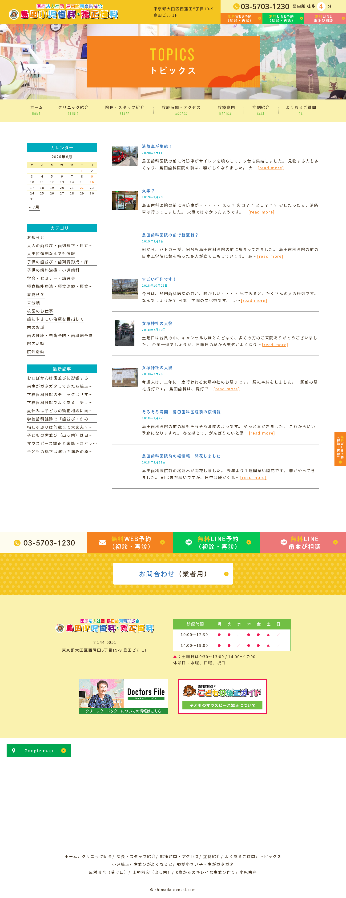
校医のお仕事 (40, 311)
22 (82, 187)
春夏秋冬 (36, 294)
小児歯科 (248, 872)
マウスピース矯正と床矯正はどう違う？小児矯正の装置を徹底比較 (93, 443)
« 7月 (34, 207)
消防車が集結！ (157, 146)
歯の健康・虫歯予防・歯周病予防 (60, 335)
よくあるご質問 (240, 856)
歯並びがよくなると (153, 864)
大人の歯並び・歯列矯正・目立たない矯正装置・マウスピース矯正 (93, 245)
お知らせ (36, 237)
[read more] (270, 167)
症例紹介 (212, 856)
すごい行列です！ (159, 279)
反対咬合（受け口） (109, 872)
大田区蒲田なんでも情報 (51, 253)
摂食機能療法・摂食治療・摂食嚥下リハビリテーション (82, 286)
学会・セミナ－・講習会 (51, 278)
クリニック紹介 (97, 856)
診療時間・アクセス (179, 856)
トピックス (271, 856)
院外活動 (36, 351)
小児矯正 (121, 864)
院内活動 (36, 343)
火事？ (148, 191)
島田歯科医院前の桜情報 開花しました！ (183, 456)
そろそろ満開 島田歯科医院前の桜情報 (181, 412)
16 (92, 182)
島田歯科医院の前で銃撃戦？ (170, 235)
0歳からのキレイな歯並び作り (206, 872)
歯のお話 (36, 327)
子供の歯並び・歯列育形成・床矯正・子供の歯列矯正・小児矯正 (90, 262)
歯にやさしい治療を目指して (55, 319)
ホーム (71, 856)
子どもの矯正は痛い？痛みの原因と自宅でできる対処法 (82, 451)
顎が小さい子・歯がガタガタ (205, 864)
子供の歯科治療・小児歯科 (53, 270)
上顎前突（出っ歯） (152, 872)
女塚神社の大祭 (157, 323)
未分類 (33, 302)
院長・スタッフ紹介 (136, 856)
